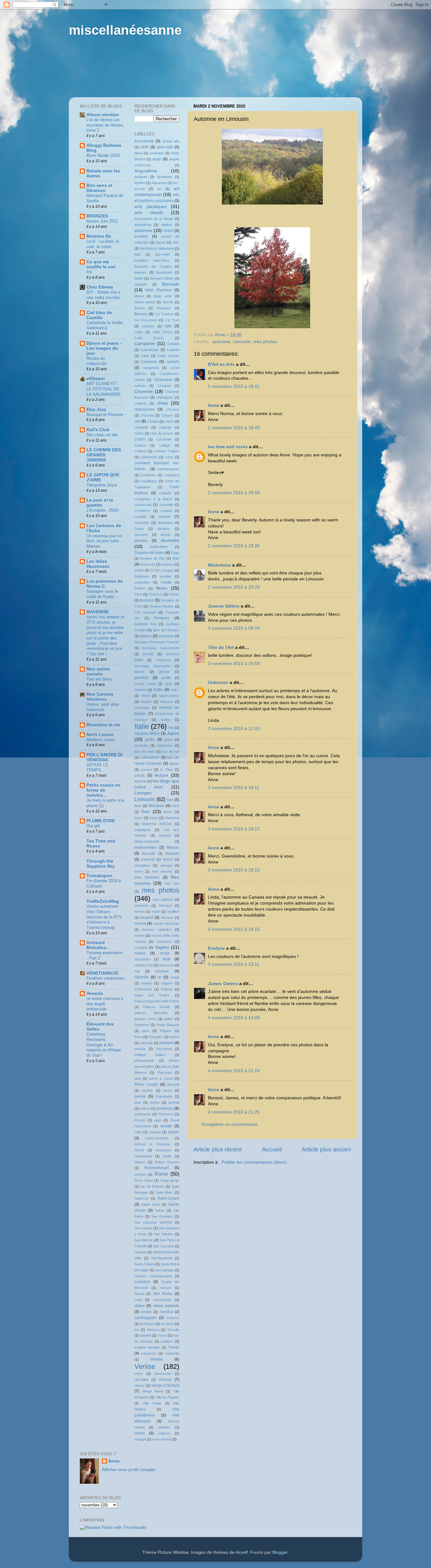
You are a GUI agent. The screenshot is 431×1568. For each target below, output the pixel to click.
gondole (141, 677)
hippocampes (169, 696)
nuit (137, 971)
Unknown (218, 682)
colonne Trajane (166, 451)
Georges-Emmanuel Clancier (157, 642)
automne (221, 341)
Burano (140, 314)
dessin (166, 535)
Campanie (144, 343)
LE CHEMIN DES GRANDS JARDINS (103, 455)
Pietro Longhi (146, 1084)
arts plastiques (150, 206)
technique (147, 1324)
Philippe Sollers (150, 1055)
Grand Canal (145, 684)
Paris (138, 1037)
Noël (166, 959)
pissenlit (173, 1084)
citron (169, 421)
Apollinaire (164, 177)
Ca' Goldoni (164, 314)
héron (145, 696)
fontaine (147, 600)
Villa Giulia (152, 1403)
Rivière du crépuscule (96, 361)
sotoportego (162, 1300)
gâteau (146, 636)
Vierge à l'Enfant (165, 1385)
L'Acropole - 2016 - (103, 510)
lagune (174, 763)
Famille (166, 582)
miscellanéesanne (125, 30)
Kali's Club (97, 429)
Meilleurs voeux (100, 739)
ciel (137, 421)
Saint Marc (164, 1192)
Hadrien (140, 690)
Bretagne (164, 308)
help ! (175, 690)
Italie (141, 726)
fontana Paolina (162, 606)
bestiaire (140, 284)
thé (136, 1330)
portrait (173, 1102)
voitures (164, 1433)
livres (168, 812)
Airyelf (241, 1552)
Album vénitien (102, 114)
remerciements (156, 1138)
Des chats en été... (103, 434)
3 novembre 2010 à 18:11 (233, 787)
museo (139, 935)
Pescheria (164, 1049)
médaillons (142, 865)
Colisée (140, 445)
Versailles (141, 1379)
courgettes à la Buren (153, 499)
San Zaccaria (163, 1246)
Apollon (139, 183)
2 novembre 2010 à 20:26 (234, 587)
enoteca (168, 564)
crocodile (166, 505)
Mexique (165, 905)
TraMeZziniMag (102, 901)
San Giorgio (143, 1228)
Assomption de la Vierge (153, 219)
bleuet (139, 296)
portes (155, 1102)
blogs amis (163, 296)
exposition (142, 582)
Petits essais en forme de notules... (103, 790)
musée (140, 923)
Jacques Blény (147, 733)
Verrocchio (163, 1373)
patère (174, 1037)
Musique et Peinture (104, 414)
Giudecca (163, 660)
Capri (145, 356)
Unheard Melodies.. (97, 945)
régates (155, 1132)
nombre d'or (143, 965)
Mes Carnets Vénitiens (99, 697)
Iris (89, 272)
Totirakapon (99, 875)
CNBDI (139, 439)
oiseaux (162, 971)
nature (139, 953)
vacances (148, 1353)
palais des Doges (152, 995)
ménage (166, 865)
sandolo (140, 1252)
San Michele (143, 1240)
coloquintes (148, 457)
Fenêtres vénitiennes (105, 978)
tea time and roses (228, 446)
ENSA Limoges (162, 570)
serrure (165, 1288)
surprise (173, 1318)
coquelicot (171, 475)
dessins (141, 540)
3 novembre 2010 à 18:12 (234, 829)
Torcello (173, 1330)
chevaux (172, 409)
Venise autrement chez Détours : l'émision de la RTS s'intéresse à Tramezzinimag (104, 917)
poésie (140, 1096)
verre (138, 1373)
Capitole (173, 350)
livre (145, 811)
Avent (168, 231)
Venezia (94, 993)
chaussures (144, 409)
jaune (168, 739)
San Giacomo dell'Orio (153, 1222)
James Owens (223, 983)
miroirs (139, 911)
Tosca (162, 1335)
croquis (166, 511)
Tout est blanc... (101, 679)
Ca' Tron (172, 320)
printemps (165, 1108)
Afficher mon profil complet (128, 1469)
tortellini (145, 1335)
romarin (140, 1174)
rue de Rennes (152, 1186)
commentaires (168, 469)
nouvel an (166, 965)
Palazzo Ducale (156, 1007)
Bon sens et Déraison (99, 188)
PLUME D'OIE (100, 820)
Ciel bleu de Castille (99, 315)
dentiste (164, 529)
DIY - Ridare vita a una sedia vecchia (103, 295)
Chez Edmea (99, 287)
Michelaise (219, 565)
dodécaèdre (159, 547)
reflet (138, 1132)
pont (137, 1102)
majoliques (142, 830)
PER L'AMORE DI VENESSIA (104, 757)
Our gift (93, 825)
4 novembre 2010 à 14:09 (234, 1017)
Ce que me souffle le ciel (100, 264)
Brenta (139, 308)
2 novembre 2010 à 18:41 (234, 386)
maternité (148, 859)
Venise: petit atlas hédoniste (102, 707)
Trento (173, 1347)
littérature (156, 806)
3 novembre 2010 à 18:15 (234, 929)
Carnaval (149, 361)
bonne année (144, 302)
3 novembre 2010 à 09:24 (234, 628)
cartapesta (150, 368)
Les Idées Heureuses (97, 564)
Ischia (165, 720)
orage (174, 977)
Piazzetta (164, 1072)
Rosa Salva (143, 1180)
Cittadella (141, 427)
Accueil (272, 1149)
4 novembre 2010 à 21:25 (234, 1112)
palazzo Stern (145, 1019)
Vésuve (165, 1379)
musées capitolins (157, 929)
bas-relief (162, 254)
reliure (173, 1132)
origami (166, 983)
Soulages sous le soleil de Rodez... (102, 594)
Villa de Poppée (167, 1397)
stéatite (146, 1312)
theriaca (153, 1330)
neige (165, 953)
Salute (159, 1210)
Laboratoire (150, 757)
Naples (162, 947)
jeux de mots (144, 751)
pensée (140, 1049)
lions (137, 806)
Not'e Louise (100, 734)
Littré (175, 806)
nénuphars (142, 959)
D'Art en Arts (222, 364)
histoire (146, 702)
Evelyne (216, 948)
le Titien (166, 769)
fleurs (161, 588)
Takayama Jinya (101, 485)
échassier (147, 564)
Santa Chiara (144, 1264)
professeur (142, 1114)
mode (155, 911)
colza (169, 457)
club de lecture (162, 433)
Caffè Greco (149, 338)
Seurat (139, 1294)
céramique (163, 379)
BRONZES (97, 216)
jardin (150, 739)
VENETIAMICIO (102, 973)
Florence (155, 594)
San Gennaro (162, 1216)
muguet (146, 917)
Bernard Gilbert (162, 278)
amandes (157, 153)
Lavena (146, 769)
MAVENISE (97, 611)
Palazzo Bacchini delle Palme (157, 1001)
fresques (161, 618)
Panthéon (141, 1025)
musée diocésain (166, 923)
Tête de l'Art (221, 647)
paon (145, 1031)
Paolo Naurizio (167, 1025)
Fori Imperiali (145, 612)
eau (176, 558)
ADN (144, 147)
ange (156, 159)
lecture (161, 775)
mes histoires (147, 877)
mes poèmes (163, 899)
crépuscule (142, 505)
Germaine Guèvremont (160, 648)
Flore (138, 594)
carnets (173, 361)
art (159, 189)
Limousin (242, 341)
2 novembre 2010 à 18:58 (234, 492)
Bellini (138, 278)
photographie (144, 1060)
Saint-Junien (168, 1198)
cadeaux (148, 326)
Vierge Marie (152, 1391)
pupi (158, 1120)
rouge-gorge (169, 1180)
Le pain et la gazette (99, 503)
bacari (160, 242)
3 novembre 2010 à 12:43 (234, 728)
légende (140, 781)
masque (172, 853)
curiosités (141, 523)
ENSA (139, 570)
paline (168, 1019)
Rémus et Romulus (152, 1144)
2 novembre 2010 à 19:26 (234, 545)
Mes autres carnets (98, 671)
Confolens (148, 475)
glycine (164, 672)
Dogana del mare (149, 552)
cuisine (164, 516)
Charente (143, 391)
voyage (140, 1439)
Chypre (167, 415)
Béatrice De (98, 236)
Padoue (167, 989)
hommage (142, 708)
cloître (139, 433)
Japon (173, 733)
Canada (173, 344)
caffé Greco (162, 332)
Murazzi (167, 917)
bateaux (140, 272)
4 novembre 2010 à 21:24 (234, 1070)
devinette (170, 540)
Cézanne (164, 386)
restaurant (163, 1150)
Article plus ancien (326, 1149)
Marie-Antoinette (146, 841)
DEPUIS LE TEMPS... (97, 768)
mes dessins (162, 871)
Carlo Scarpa (168, 356)
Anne (213, 405)
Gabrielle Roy (145, 624)
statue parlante (166, 1306)
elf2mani (95, 378)
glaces (139, 672)
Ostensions (143, 989)
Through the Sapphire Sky (100, 864)
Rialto (167, 1156)
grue (168, 684)
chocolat (146, 415)
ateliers (166, 225)
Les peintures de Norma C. (104, 584)
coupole (165, 493)
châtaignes (164, 397)
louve (138, 818)
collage (164, 445)
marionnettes (145, 847)
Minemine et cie (103, 724)
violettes (164, 1427)
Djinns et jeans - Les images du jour (103, 348)
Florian (174, 594)
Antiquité (140, 177)
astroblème (142, 225)
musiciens (164, 941)
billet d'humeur (158, 290)
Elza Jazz (96, 409)
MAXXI (168, 859)
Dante (139, 529)
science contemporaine (153, 1276)
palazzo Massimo (151, 1013)
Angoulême (145, 171)
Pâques (166, 1031)
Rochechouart (157, 1168)
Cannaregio (149, 350)
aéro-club (164, 147)
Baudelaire (164, 272)
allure (138, 153)
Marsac (173, 847)
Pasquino (156, 1037)
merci (138, 871)
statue (139, 1306)
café (168, 326)
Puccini (139, 1120)
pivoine (147, 1090)
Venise (144, 1366)
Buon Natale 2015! (103, 155)
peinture (166, 1043)
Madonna (172, 818)
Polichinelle (164, 1096)
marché (165, 835)
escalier (166, 576)
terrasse (167, 1324)
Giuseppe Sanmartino (152, 666)
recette (166, 1126)
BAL (176, 242)
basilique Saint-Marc (152, 260)
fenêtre (139, 588)
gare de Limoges (166, 630)
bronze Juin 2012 (102, 221)
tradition (167, 1341)
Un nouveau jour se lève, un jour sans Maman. (104, 541)
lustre (154, 818)
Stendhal (166, 1312)
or (159, 977)
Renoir (139, 1150)
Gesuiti (148, 654)
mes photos (265, 341)
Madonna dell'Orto (157, 824)
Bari (137, 254)
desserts (141, 535)
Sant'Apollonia (161, 1258)
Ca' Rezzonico (145, 320)
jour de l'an (170, 751)
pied (137, 1078)
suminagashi (145, 1318)
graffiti (166, 678)
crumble (140, 517)
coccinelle (163, 439)
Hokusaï (166, 702)
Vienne (139, 1385)
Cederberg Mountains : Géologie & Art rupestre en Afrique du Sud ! (103, 1045)
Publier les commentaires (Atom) (254, 1162)
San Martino (163, 1234)
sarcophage (164, 1270)
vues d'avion (161, 1439)
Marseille (148, 853)
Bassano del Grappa (152, 266)
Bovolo (168, 302)
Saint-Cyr (141, 1198)
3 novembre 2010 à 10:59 (234, 663)
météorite (141, 905)
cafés (138, 332)
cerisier (140, 386)
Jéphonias (165, 745)
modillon (173, 911)
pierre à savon (161, 1078)
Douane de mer (152, 558)
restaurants (143, 1156)
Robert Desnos (167, 1162)
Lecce (139, 775)
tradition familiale (147, 1347)
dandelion (165, 523)
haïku (158, 689)
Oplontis (141, 977)
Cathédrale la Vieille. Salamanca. (105, 325)
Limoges (142, 793)
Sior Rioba (163, 1294)
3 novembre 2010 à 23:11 (233, 964)
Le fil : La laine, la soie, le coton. (102, 244)
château (140, 403)
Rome (161, 1174)
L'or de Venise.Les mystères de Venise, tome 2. (105, 125)
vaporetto (172, 1353)
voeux (139, 1433)
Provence (165, 1114)
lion (170, 800)
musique (140, 947)
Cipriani (153, 421)
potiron (145, 1108)
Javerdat (141, 745)
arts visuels (148, 212)
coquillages (148, 481)
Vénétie (156, 1359)
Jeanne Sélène (223, 606)
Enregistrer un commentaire (229, 1124)
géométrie (166, 636)
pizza (167, 1090)
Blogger (279, 1552)
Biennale (170, 284)
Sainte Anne (150, 1204)
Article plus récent (217, 1149)
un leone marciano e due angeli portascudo (104, 1003)
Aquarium (159, 183)
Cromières (142, 511)
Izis (171, 727)
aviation (141, 236)
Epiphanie (141, 576)
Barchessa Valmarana (157, 248)
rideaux (140, 1162)
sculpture (142, 1282)
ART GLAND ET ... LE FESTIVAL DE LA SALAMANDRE (103, 388)
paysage (146, 1043)
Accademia (144, 141)
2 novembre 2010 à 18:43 (234, 427)
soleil (138, 1300)
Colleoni (140, 451)
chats (162, 403)
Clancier (165, 427)
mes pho (171, 883)
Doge (175, 553)
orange (146, 983)
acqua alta (171, 141)
